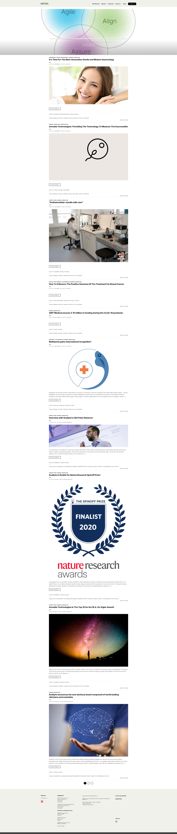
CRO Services (96, 3)
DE (125, 795)
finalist (85, 466)
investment (65, 118)
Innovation (77, 57)
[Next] (172, 32)
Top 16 (80, 686)
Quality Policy (118, 798)
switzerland (86, 118)
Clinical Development (62, 57)
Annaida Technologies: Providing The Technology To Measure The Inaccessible (88, 126)
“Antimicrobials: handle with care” (66, 202)
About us (118, 3)
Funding (71, 57)
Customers (111, 3)
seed (73, 118)
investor (70, 118)
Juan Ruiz (68, 64)
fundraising (89, 466)
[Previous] (5, 32)
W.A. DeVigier (86, 686)
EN (123, 795)
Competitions (52, 200)
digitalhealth (80, 466)
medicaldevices (107, 466)
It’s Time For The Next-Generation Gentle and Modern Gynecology (81, 59)
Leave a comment (124, 120)
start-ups (116, 466)
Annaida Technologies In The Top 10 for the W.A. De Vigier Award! (81, 607)
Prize (113, 466)
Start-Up (81, 118)
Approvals (52, 339)
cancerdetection (60, 466)
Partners (103, 3)
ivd (102, 466)
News (124, 3)
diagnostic (74, 466)
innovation (60, 118)
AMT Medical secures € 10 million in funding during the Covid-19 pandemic (86, 313)
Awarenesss (52, 57)
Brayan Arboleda (67, 422)
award (54, 466)
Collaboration (66, 281)
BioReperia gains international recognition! (70, 342)
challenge (55, 118)
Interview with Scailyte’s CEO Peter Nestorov (71, 418)
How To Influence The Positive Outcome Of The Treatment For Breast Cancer (86, 284)
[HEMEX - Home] (44, 3)
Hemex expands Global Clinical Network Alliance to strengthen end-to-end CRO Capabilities (88, 39)
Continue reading (88, 44)
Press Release (64, 124)
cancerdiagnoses (68, 466)
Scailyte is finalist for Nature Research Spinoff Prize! (74, 475)
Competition (60, 686)
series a (77, 118)
